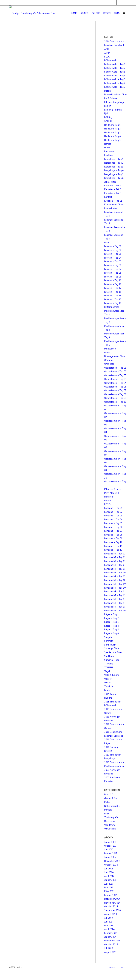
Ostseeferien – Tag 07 (115, 390)
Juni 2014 (109, 921)
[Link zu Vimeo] (124, 2)
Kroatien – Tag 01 (113, 200)
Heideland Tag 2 (112, 128)
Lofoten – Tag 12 (112, 288)
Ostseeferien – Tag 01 (115, 367)
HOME (107, 147)
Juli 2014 (108, 917)
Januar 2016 (110, 879)
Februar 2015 (110, 895)
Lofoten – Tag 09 (112, 276)
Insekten (108, 155)
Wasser (107, 678)
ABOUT (108, 49)
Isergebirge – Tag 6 (113, 178)
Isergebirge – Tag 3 (113, 166)
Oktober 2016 (111, 864)
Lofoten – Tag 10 (112, 280)
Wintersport (110, 828)
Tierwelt (108, 663)
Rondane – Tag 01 (113, 508)
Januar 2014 (110, 936)
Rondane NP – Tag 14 (115, 602)
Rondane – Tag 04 (113, 519)
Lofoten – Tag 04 (112, 257)
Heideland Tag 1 (112, 124)
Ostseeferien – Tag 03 (115, 375)
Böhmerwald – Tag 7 (114, 86)
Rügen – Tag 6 (111, 633)
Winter (107, 682)
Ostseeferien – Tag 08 (115, 394)
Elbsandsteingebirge (114, 102)
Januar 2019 (110, 842)
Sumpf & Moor (111, 659)
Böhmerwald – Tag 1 (114, 64)
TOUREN (108, 667)
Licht (106, 242)
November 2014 (112, 902)
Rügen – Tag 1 (111, 614)
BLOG (107, 56)
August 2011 (110, 952)
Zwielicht (109, 686)
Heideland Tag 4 (112, 136)
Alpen (107, 52)
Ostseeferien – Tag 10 (115, 401)
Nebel (107, 352)
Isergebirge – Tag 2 (113, 162)
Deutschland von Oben (115, 94)
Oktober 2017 (111, 845)
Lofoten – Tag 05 (112, 261)
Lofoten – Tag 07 (112, 269)
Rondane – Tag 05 (113, 523)
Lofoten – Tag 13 (112, 291)
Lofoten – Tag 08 (112, 272)
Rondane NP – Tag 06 (115, 572)
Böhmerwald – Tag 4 (114, 75)
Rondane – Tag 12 (113, 549)
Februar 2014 (110, 933)
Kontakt (108, 196)
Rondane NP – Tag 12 (115, 595)
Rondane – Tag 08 (113, 534)
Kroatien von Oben (113, 204)
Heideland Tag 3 (112, 132)
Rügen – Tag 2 (111, 618)
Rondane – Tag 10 (113, 542)
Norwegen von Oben (114, 356)
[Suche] (124, 13)
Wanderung (109, 824)
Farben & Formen (113, 109)
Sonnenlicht (110, 644)
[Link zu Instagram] (119, 2)
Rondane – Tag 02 (113, 511)
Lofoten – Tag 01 (112, 246)
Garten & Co (110, 798)
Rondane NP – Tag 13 (115, 599)
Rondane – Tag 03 (113, 515)
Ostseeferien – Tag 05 (115, 382)
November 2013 (112, 940)
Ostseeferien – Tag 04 (115, 379)
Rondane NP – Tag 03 (115, 561)
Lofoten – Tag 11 (112, 284)
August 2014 (110, 914)
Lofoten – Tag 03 (112, 253)
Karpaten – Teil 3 (112, 193)
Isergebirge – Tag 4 (113, 170)
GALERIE (108, 121)
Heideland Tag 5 (112, 140)
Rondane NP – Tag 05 (115, 568)
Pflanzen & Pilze (112, 489)
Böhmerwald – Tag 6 (114, 83)
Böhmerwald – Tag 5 (114, 79)
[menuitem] (74, 13)
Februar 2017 (110, 853)
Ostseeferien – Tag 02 (115, 371)
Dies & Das (110, 794)
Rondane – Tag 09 (113, 538)
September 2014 (112, 910)
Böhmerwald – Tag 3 (114, 71)
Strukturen (109, 656)
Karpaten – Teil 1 (112, 185)
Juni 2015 (109, 883)
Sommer (108, 640)
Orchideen (109, 363)
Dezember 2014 (112, 898)
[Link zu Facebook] (113, 2)
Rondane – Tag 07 (113, 530)
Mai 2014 (108, 925)
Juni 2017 (109, 849)
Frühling (108, 117)
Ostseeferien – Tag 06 (115, 386)
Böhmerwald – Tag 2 (114, 68)
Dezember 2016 (112, 861)
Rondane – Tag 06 (113, 527)
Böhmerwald (110, 60)
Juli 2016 (108, 868)
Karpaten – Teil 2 (112, 189)
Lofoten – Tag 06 (112, 265)
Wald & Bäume (111, 674)
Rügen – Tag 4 (111, 625)
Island (107, 690)
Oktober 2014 (111, 906)
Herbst (107, 143)
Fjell (106, 113)
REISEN (107, 504)
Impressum (109, 151)
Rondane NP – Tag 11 (115, 591)
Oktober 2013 (111, 944)
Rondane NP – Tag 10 (115, 587)
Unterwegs (109, 821)
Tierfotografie (111, 817)
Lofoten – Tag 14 (112, 295)
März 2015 (109, 891)
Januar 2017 (110, 857)
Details (107, 90)
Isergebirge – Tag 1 (113, 159)
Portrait (108, 500)
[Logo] (32, 13)
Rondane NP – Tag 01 (115, 553)
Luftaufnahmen (111, 306)
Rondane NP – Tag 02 (115, 557)
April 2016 (109, 876)
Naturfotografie (112, 806)
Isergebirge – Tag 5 (113, 174)
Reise (106, 813)
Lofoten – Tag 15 (112, 299)
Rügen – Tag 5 (111, 629)
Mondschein (110, 348)
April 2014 (109, 929)
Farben (107, 105)
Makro (107, 802)
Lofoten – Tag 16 (112, 303)
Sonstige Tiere (111, 648)
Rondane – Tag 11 (113, 546)
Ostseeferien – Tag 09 (115, 398)
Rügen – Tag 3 (111, 621)
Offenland (109, 360)
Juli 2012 (108, 948)
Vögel (107, 671)
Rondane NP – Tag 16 (115, 610)
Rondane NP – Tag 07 (115, 576)
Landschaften (111, 208)
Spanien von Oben (113, 652)
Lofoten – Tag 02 (112, 250)
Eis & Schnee (110, 98)
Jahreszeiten (110, 181)
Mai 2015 (108, 887)
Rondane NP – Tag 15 (115, 606)
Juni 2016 (109, 872)
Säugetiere (109, 637)
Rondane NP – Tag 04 (115, 564)
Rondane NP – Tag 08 (115, 580)
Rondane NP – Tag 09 (115, 584)
